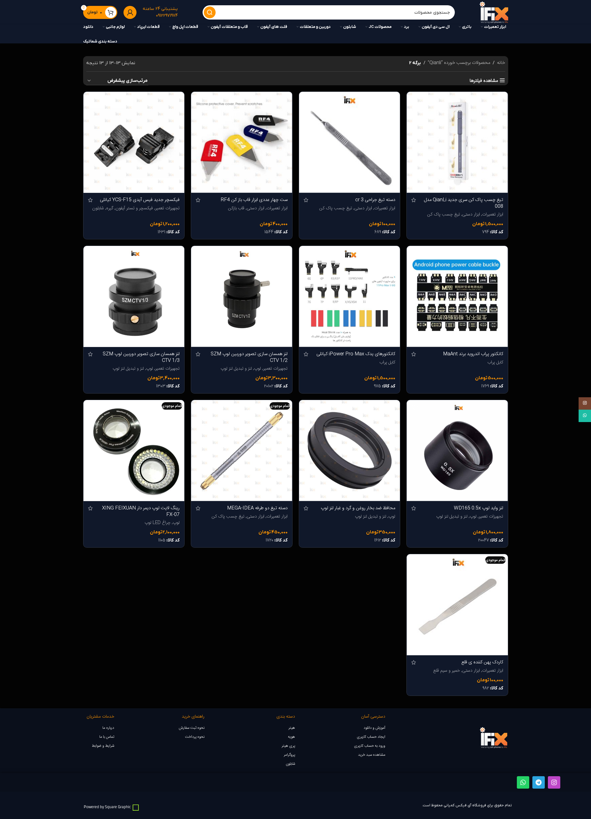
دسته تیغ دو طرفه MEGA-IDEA (257, 508)
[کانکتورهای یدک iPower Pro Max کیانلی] (349, 296)
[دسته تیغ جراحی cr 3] (349, 142)
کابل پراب (495, 362)
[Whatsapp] (523, 782)
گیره (109, 208)
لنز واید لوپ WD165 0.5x (478, 508)
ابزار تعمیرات (492, 214)
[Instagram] (554, 782)
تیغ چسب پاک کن (443, 214)
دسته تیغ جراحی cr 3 (375, 200)
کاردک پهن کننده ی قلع (482, 662)
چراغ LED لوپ (158, 523)
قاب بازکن (236, 208)
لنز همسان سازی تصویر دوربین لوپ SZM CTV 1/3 (141, 357)
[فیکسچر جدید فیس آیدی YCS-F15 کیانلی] (134, 142)
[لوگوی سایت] (494, 12)
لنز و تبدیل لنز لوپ (236, 368)
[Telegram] (538, 782)
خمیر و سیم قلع (446, 670)
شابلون (98, 208)
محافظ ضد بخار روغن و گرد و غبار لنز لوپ (358, 508)
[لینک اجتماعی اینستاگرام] (585, 403)
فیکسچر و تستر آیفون (134, 208)
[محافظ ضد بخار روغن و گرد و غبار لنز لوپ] (349, 450)
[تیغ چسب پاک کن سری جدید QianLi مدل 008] (457, 142)
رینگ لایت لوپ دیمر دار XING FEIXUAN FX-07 (141, 511)
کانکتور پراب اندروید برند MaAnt (473, 354)
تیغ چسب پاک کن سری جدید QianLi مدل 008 (463, 203)
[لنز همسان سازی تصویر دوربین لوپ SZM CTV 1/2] (241, 296)
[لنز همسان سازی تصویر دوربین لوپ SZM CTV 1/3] (134, 296)
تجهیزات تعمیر (167, 208)
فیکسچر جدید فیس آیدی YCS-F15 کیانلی (140, 200)
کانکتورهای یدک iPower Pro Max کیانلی (355, 354)
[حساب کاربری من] (130, 12)
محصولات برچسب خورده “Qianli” (459, 63)
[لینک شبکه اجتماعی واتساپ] (585, 416)
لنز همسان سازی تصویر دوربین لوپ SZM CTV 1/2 (249, 357)
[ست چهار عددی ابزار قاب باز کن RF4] (241, 142)
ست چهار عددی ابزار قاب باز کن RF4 (254, 200)
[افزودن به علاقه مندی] (414, 99)
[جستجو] (210, 12)
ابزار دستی (471, 214)
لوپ (257, 368)
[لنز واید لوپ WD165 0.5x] (457, 450)
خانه (501, 63)
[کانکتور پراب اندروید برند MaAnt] (457, 296)
